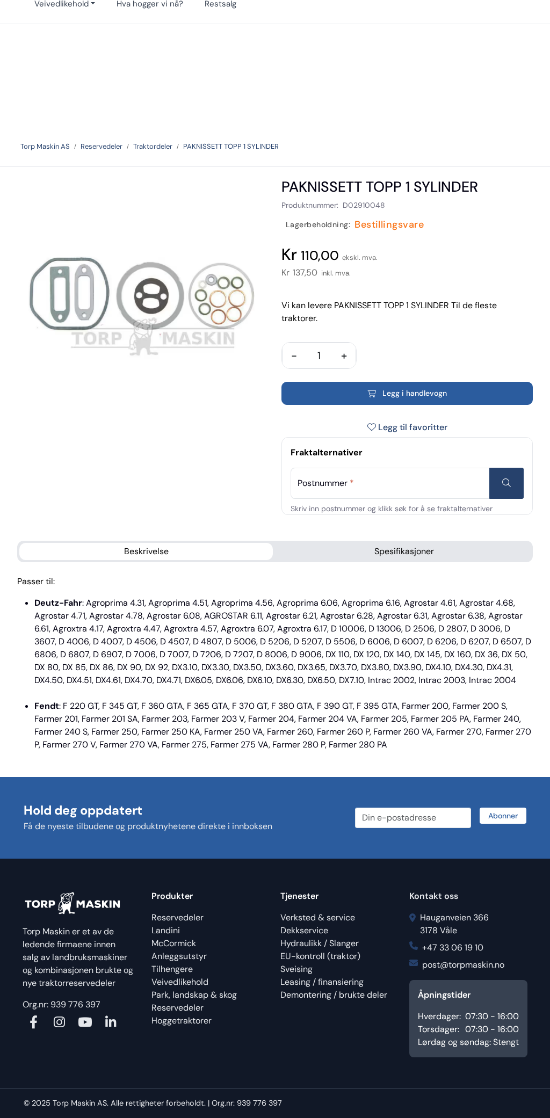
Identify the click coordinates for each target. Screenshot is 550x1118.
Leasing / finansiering (322, 982)
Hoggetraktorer (181, 1020)
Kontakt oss (433, 896)
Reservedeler (177, 917)
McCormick (173, 943)
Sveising (296, 969)
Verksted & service (317, 917)
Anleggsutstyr (179, 956)
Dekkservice (304, 930)
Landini (165, 930)
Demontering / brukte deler (333, 994)
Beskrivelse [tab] (146, 551)
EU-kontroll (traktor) (320, 956)
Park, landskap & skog (194, 994)
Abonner (503, 816)
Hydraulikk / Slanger (319, 943)
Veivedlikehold (179, 982)
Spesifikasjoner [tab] (404, 551)
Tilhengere (172, 969)
